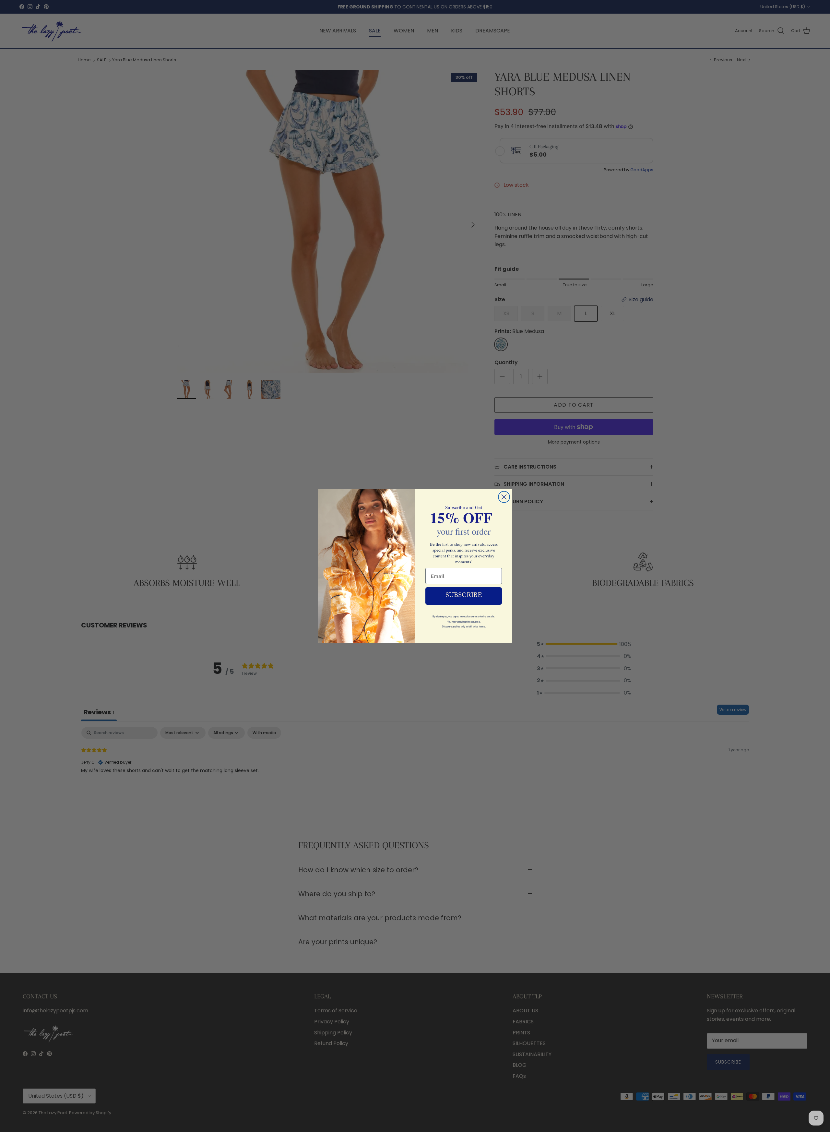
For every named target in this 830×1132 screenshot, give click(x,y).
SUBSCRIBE (463, 596)
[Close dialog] (504, 497)
